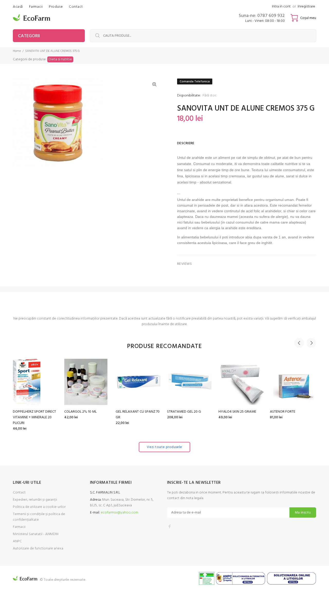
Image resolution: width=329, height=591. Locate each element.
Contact (19, 493)
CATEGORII (29, 36)
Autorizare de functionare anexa (38, 548)
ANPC (17, 541)
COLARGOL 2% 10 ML (80, 412)
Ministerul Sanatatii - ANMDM (36, 534)
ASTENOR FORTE (282, 412)
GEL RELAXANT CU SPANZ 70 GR (138, 414)
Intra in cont (281, 6)
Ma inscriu (303, 513)
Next (311, 343)
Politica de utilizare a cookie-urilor (39, 507)
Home (17, 51)
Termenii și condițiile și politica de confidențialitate (39, 517)
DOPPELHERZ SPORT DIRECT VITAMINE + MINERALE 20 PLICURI (34, 417)
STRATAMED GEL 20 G (184, 412)
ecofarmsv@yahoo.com (119, 513)
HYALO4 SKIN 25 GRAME (237, 412)
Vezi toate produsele (164, 447)
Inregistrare (306, 6)
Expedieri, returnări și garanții (35, 500)
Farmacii (19, 527)
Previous (299, 343)
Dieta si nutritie (60, 59)
